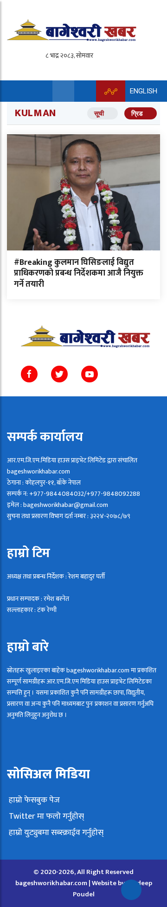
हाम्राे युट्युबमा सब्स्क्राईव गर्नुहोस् (55, 833)
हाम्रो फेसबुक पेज (33, 800)
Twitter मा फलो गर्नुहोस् (45, 816)
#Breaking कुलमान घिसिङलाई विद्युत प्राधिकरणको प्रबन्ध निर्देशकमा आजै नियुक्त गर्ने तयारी (78, 273)
